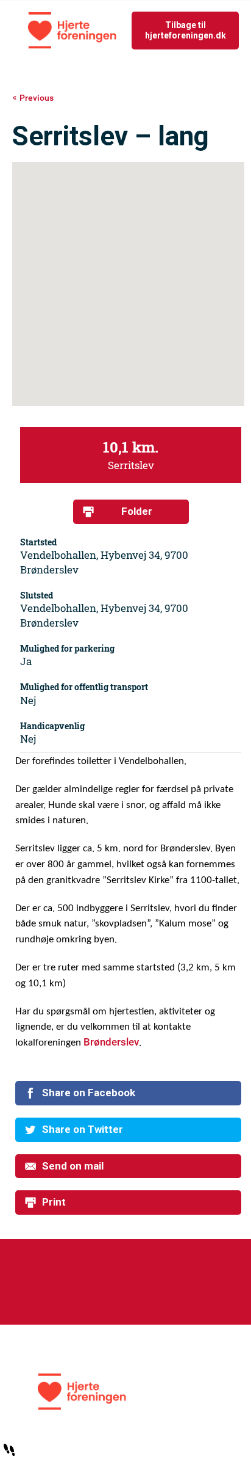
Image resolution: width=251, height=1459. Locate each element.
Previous (36, 98)
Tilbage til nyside (170, 30)
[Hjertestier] (125, 1391)
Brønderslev (111, 1042)
